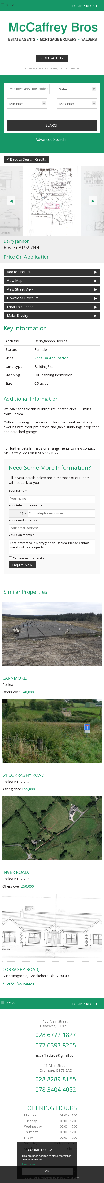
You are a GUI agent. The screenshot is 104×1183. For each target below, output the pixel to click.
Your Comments (21, 535)
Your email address (23, 520)
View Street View (20, 289)
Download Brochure (23, 298)
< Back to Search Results (26, 159)
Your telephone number (27, 505)
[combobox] (18, 513)
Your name (18, 491)
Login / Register (87, 6)
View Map (14, 280)
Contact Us (52, 58)
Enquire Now (22, 565)
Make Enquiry (17, 315)
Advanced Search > (52, 139)
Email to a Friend (20, 306)
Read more (28, 1164)
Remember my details (28, 558)
